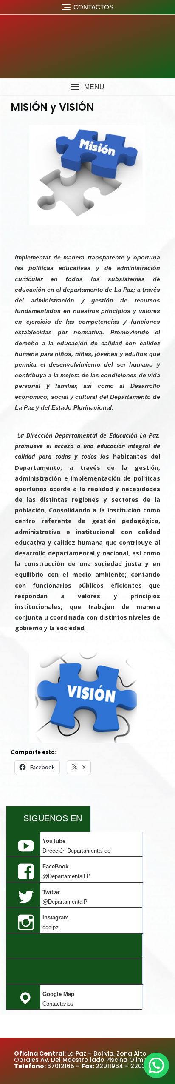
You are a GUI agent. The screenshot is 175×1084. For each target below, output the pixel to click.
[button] (87, 87)
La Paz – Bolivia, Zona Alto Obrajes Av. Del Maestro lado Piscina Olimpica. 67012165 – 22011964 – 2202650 (86, 1060)
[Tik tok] (73, 946)
